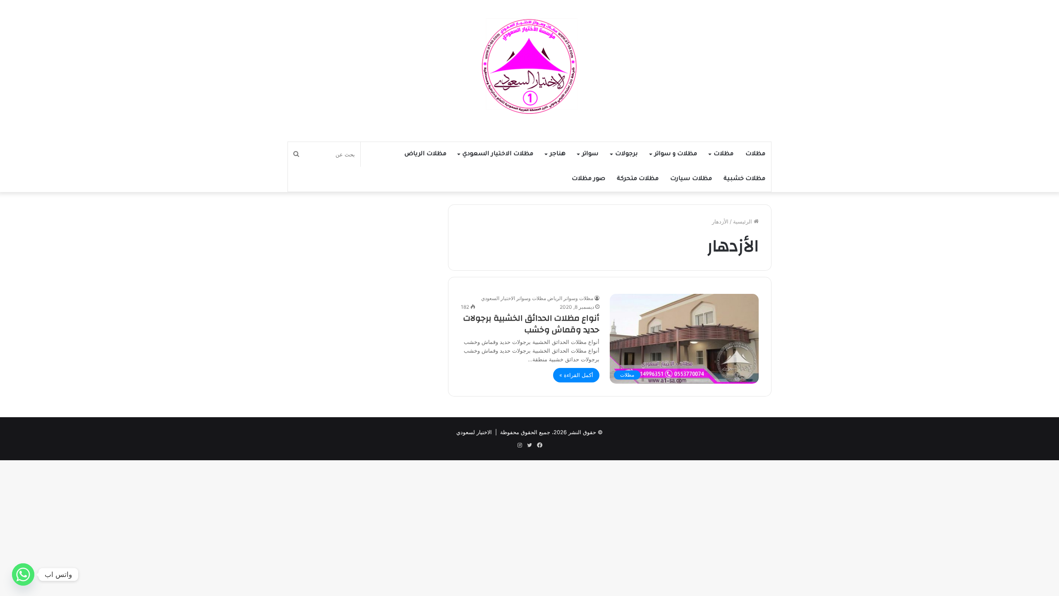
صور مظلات (588, 179)
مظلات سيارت (691, 179)
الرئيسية (743, 221)
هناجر (557, 154)
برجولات (626, 154)
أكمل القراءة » (576, 375)
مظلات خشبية (744, 179)
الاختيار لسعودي (474, 432)
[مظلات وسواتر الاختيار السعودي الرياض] (529, 66)
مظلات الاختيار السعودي (497, 154)
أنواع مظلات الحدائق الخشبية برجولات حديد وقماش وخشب (531, 323)
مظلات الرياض (425, 154)
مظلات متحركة (638, 179)
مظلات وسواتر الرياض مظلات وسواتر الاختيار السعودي (537, 298)
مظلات (755, 154)
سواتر (590, 154)
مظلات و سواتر (675, 154)
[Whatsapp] (23, 574)
